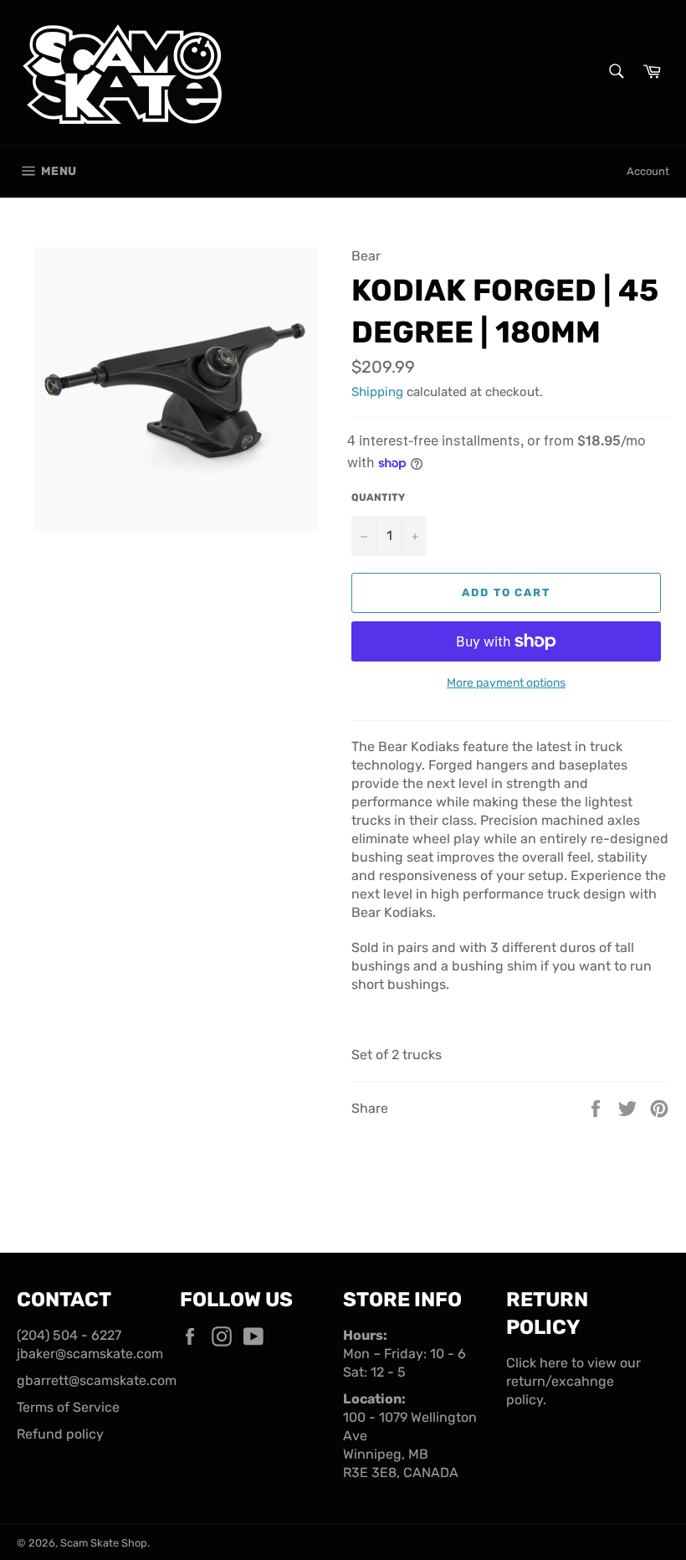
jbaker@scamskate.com (90, 1354)
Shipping (377, 391)
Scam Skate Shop (103, 1543)
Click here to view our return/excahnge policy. (573, 1381)
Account (648, 171)
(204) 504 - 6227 (69, 1335)
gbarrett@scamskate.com (97, 1380)
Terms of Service (68, 1407)
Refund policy (60, 1434)
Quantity (378, 497)
